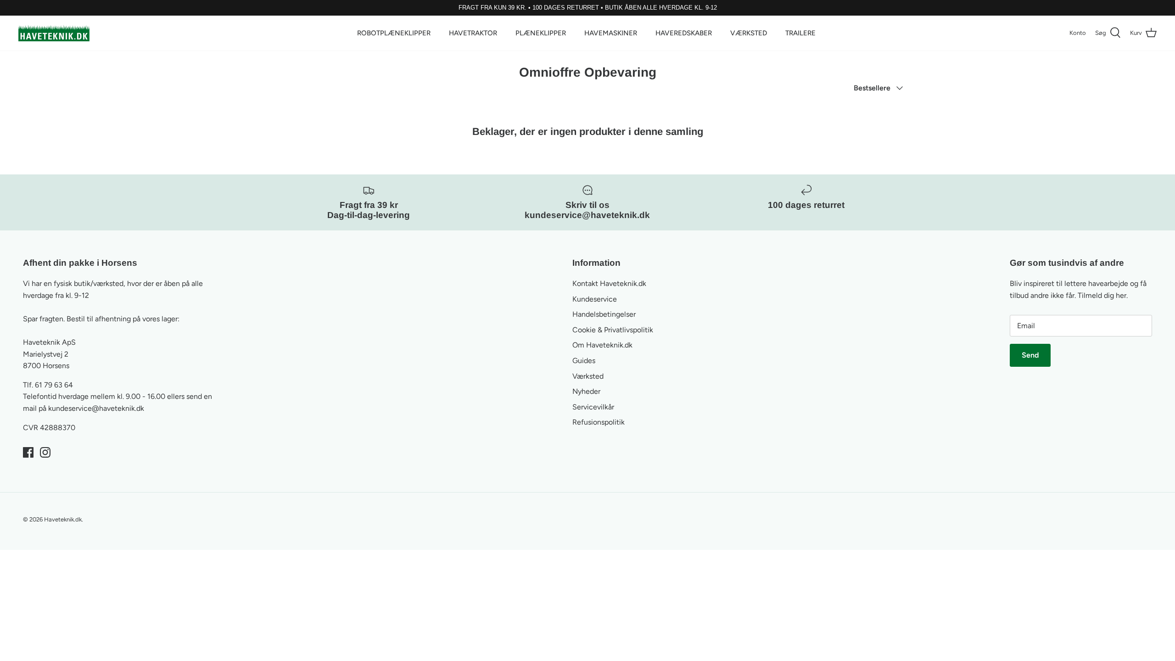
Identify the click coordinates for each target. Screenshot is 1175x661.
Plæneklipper (540, 33)
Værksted (748, 33)
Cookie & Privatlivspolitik (612, 329)
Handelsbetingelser (604, 314)
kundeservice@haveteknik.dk (96, 408)
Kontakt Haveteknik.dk (609, 283)
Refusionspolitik (598, 422)
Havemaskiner (610, 33)
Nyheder (586, 391)
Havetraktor (473, 33)
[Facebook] (28, 452)
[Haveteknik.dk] (54, 33)
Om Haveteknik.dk (602, 345)
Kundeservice (594, 299)
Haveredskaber (683, 33)
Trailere (800, 33)
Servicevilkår (593, 407)
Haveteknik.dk (63, 519)
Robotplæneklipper (394, 33)
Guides (583, 360)
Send (1030, 355)
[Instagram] (45, 452)
